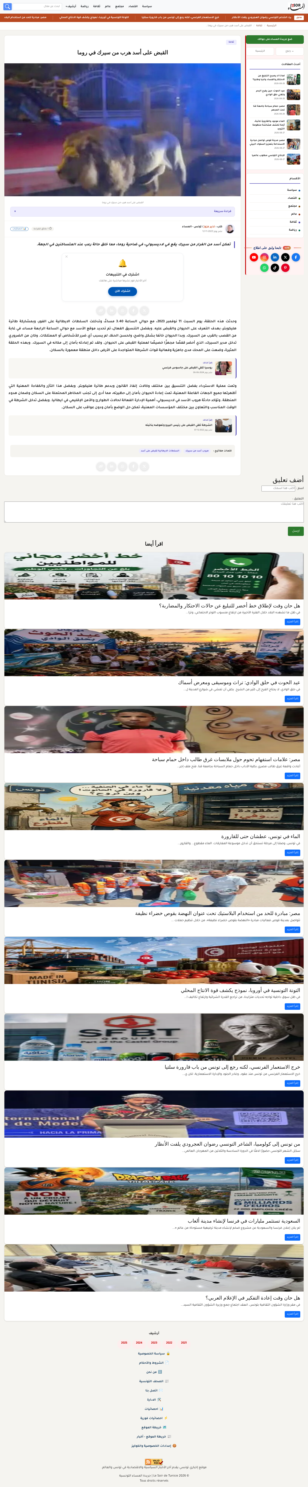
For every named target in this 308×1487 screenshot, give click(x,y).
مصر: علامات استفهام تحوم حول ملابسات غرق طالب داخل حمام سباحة (226, 759)
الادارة (154, 1400)
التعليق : (298, 499)
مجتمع (119, 6)
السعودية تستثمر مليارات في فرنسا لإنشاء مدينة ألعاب (244, 1221)
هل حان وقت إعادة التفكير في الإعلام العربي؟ (253, 1298)
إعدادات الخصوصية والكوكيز (154, 1446)
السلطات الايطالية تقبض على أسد (160, 451)
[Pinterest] (285, 268)
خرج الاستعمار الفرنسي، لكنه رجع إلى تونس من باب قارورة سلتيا (206, 17)
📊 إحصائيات (19, 229)
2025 (124, 1343)
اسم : (300, 488)
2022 (169, 1343)
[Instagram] (264, 257)
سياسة (147, 6)
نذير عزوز (209, 226)
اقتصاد (133, 6)
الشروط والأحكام (154, 1363)
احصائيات (154, 1409)
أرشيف (71, 6)
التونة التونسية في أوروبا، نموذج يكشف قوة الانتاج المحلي (120, 17)
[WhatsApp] (264, 268)
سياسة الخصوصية (154, 1354)
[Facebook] (296, 257)
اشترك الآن (122, 291)
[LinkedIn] (275, 257)
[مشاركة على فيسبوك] (133, 310)
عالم (108, 6)
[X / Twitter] (285, 257)
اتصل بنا (154, 1391)
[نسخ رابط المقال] (101, 310)
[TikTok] (275, 268)
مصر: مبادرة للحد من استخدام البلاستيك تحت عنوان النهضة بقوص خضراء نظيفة (217, 913)
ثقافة (96, 6)
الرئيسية (271, 26)
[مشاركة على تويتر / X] (144, 310)
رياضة (85, 6)
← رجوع (290, 51)
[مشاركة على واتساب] (122, 310)
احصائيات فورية (154, 1418)
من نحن (154, 1372)
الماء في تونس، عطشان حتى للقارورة (260, 836)
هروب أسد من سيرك (197, 451)
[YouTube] (254, 257)
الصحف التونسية (154, 1381)
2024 (139, 1343)
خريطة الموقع (154, 1428)
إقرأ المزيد (292, 621)
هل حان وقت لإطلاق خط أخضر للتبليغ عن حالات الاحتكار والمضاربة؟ (229, 606)
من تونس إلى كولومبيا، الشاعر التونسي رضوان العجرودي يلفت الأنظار (227, 1144)
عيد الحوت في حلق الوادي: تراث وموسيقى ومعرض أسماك (239, 682)
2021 (184, 1343)
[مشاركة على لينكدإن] (111, 310)
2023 (154, 1343)
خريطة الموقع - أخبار (154, 1437)
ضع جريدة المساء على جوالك (275, 39)
